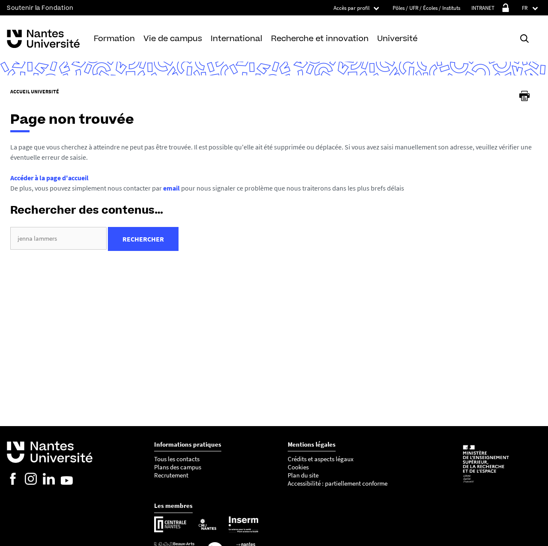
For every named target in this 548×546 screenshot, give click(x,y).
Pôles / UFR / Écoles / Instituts (426, 8)
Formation (114, 38)
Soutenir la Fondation (40, 8)
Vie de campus (172, 38)
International (236, 38)
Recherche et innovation (320, 38)
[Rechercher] (524, 38)
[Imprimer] (524, 96)
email (171, 188)
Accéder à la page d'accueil (49, 177)
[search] (58, 238)
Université (397, 38)
